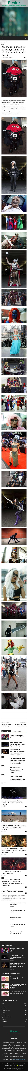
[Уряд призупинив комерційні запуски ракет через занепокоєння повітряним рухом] (5, 751)
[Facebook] (2, 715)
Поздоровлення (8, 1065)
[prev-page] (2, 783)
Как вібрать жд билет (15, 917)
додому (3, 42)
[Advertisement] (14, 21)
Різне (7, 42)
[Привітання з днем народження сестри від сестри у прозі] (5, 993)
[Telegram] (16, 715)
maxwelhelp (5, 57)
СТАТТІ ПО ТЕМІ (6, 731)
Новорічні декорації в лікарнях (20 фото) (21, 725)
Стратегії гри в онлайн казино (12, 891)
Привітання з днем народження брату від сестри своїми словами (18, 986)
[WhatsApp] (23, 715)
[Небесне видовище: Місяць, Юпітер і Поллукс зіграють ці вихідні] (5, 744)
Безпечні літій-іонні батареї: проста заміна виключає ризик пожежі (17, 777)
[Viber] (20, 715)
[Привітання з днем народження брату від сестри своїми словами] (5, 986)
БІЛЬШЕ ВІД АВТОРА (17, 731)
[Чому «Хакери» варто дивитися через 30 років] (5, 737)
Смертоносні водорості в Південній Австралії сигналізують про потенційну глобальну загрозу (13, 826)
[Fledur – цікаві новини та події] (14, 3)
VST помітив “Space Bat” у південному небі (11, 872)
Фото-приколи (16, 1063)
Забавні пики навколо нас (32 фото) (7, 725)
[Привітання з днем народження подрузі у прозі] (5, 978)
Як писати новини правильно (17, 924)
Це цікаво (3, 1063)
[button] (2, 38)
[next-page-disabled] (5, 783)
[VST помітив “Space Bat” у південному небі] (14, 863)
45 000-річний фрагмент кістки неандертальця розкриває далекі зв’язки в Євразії (13, 850)
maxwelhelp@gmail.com (19, 1059)
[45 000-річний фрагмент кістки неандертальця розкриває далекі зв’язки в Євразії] (14, 841)
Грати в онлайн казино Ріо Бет (18, 910)
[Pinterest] (13, 715)
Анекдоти (9, 1063)
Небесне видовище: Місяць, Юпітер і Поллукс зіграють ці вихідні (17, 744)
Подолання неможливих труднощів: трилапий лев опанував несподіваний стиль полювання (12, 882)
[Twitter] (9, 715)
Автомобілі (23, 1063)
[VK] (6, 715)
